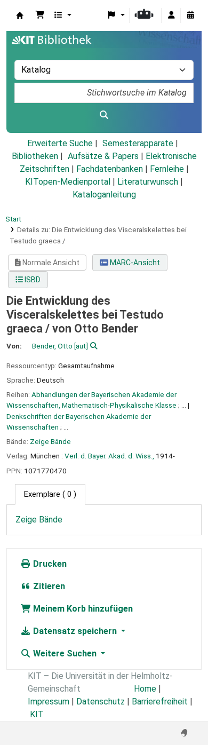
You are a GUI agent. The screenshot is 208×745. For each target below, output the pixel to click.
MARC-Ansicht (134, 262)
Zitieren (48, 586)
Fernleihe (167, 169)
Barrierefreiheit (160, 701)
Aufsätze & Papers (103, 156)
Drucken (49, 564)
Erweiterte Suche (60, 143)
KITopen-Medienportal (67, 182)
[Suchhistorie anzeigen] (190, 15)
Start (13, 219)
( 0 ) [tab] (50, 494)
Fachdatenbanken (109, 169)
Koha (19, 15)
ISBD (32, 279)
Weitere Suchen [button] (65, 653)
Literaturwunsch (147, 182)
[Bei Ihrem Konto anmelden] (171, 15)
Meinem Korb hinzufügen (82, 609)
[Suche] (104, 115)
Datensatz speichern (75, 631)
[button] (40, 15)
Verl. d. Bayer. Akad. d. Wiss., (109, 455)
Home (145, 689)
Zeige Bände (50, 441)
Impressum (48, 701)
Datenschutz (100, 701)
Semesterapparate (137, 143)
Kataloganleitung (104, 194)
